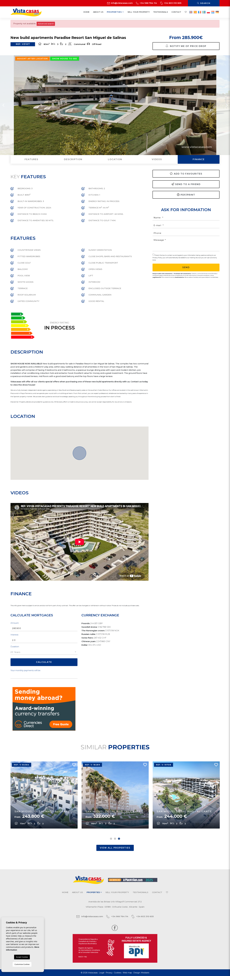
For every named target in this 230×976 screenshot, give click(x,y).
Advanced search (46, 24)
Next (226, 105)
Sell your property (139, 12)
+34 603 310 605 (172, 3)
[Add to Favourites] (73, 765)
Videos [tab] (157, 159)
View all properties (115, 848)
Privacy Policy (158, 258)
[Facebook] (115, 927)
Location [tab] (115, 159)
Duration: (15, 646)
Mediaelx (145, 972)
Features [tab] (31, 159)
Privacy (109, 972)
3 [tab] (119, 839)
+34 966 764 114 (148, 3)
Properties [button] (114, 12)
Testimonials (160, 12)
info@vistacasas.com (121, 3)
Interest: (15, 634)
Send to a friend (188, 184)
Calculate (44, 662)
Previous (3, 105)
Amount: (15, 623)
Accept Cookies (22, 957)
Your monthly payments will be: (26, 670)
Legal (101, 972)
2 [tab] (115, 839)
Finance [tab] (199, 159)
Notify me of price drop (187, 46)
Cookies (117, 972)
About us (98, 12)
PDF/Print (188, 195)
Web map (127, 972)
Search (204, 3)
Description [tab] (73, 159)
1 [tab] (111, 839)
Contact (176, 12)
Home (86, 12)
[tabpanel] (44, 795)
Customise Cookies (22, 964)
